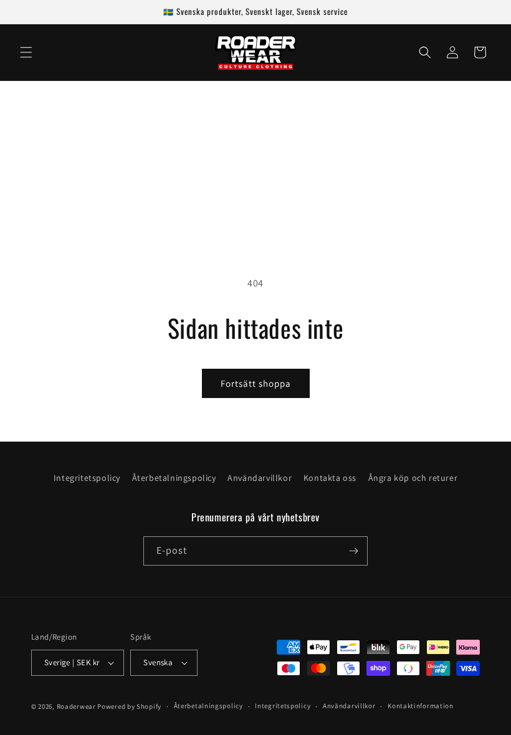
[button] (26, 52)
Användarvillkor (259, 477)
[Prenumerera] (353, 551)
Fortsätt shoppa (256, 383)
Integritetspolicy (87, 477)
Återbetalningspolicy (174, 477)
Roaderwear (76, 706)
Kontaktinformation (421, 705)
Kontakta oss (329, 477)
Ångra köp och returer (413, 477)
